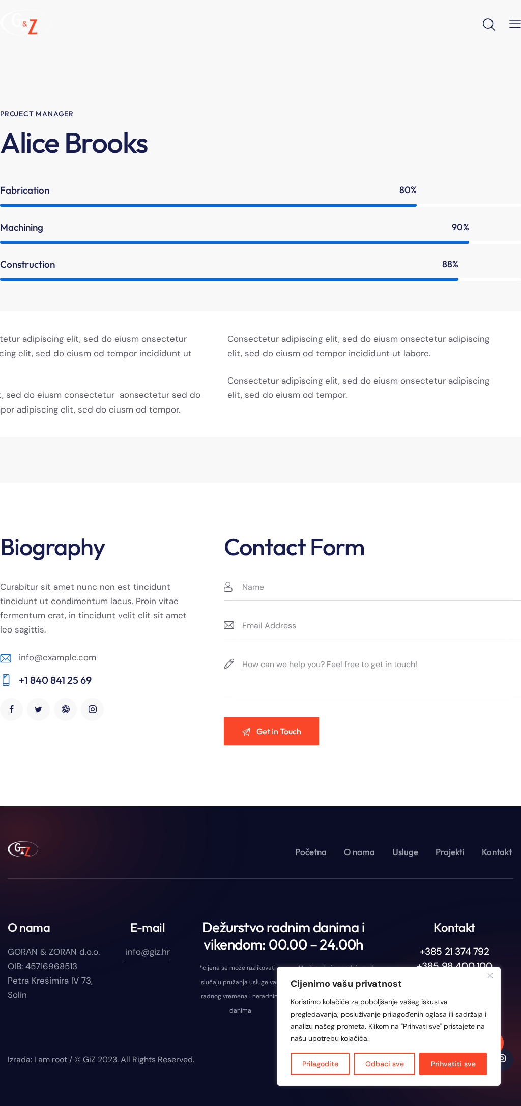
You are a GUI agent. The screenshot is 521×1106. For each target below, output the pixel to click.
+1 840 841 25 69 (55, 680)
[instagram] (92, 709)
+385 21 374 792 (454, 951)
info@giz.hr (148, 951)
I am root (50, 1059)
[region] (389, 1026)
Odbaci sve (384, 1063)
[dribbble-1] (65, 709)
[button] (515, 23)
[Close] (490, 975)
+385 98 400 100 (455, 966)
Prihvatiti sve (453, 1063)
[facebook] (11, 709)
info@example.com (57, 657)
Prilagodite (320, 1063)
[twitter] (38, 709)
